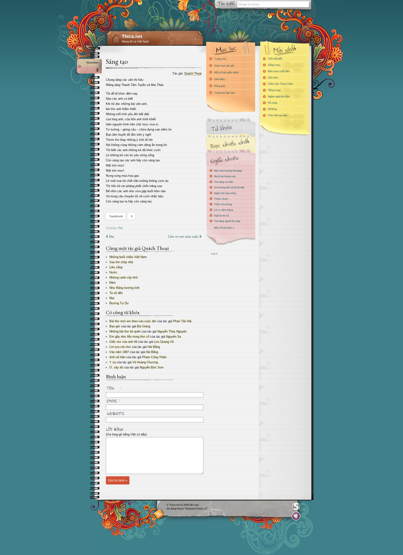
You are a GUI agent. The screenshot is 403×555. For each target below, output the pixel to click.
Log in (214, 253)
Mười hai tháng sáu (225, 176)
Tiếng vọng (274, 90)
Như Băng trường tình (124, 288)
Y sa (112, 362)
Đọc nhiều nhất (230, 144)
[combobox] (273, 4)
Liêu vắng (115, 267)
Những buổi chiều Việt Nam (128, 257)
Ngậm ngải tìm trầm (279, 96)
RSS (159, 514)
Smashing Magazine (296, 506)
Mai (111, 236)
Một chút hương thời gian (228, 170)
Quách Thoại (193, 73)
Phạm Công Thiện (154, 357)
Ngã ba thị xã (221, 215)
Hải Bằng (154, 347)
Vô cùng (272, 102)
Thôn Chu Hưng (223, 204)
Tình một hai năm (277, 115)
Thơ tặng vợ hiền (223, 181)
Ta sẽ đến (116, 293)
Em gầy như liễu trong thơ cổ (129, 336)
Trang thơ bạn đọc (224, 92)
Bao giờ (114, 326)
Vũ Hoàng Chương (145, 362)
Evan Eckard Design (296, 516)
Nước (113, 272)
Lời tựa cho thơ (120, 347)
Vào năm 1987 (119, 352)
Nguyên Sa (173, 336)
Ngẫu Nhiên (230, 159)
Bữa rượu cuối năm (279, 71)
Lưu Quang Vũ (164, 341)
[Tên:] (154, 388)
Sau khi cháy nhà (121, 262)
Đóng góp (219, 86)
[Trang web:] (154, 412)
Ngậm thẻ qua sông (225, 193)
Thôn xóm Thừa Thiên (280, 83)
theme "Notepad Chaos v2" (192, 508)
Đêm (112, 282)
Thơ (120, 228)
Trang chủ (220, 58)
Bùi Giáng (143, 326)
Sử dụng (172, 508)
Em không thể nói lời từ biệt (229, 187)
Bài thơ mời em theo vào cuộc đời (132, 321)
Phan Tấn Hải (182, 321)
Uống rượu (274, 65)
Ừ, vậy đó (116, 367)
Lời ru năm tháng (223, 210)
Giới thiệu (219, 79)
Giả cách (273, 77)
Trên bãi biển (275, 58)
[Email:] (154, 400)
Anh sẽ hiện (117, 357)
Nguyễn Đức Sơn (151, 367)
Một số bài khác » (224, 227)
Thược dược (221, 198)
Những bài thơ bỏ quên (125, 331)
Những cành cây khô (123, 277)
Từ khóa (230, 128)
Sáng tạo (117, 61)
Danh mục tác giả (224, 65)
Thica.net (132, 36)
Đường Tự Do (119, 303)
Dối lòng (272, 109)
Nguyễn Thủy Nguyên (172, 331)
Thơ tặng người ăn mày (227, 221)
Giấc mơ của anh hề (123, 341)
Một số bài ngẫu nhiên (226, 72)
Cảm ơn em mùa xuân (183, 236)
